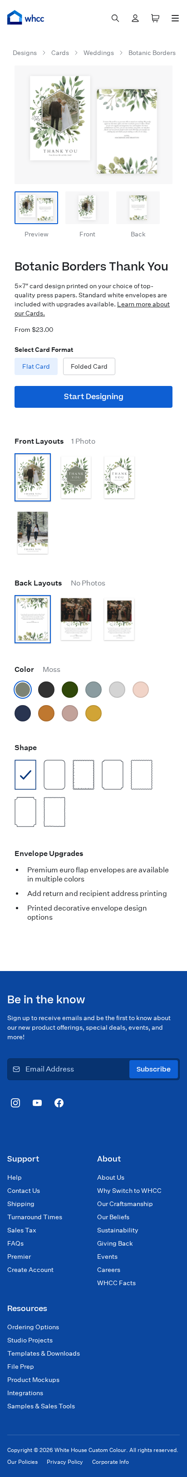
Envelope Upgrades (49, 853)
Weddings (99, 53)
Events (107, 1256)
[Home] (25, 17)
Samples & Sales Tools (41, 1406)
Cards (60, 53)
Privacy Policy (65, 1462)
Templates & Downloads (43, 1353)
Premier (19, 1256)
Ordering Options (33, 1327)
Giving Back (115, 1243)
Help (14, 1177)
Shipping (20, 1204)
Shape (26, 747)
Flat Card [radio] (36, 366)
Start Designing (93, 396)
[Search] (115, 18)
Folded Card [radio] (89, 366)
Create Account (30, 1270)
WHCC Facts (116, 1283)
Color (37, 669)
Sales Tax (21, 1230)
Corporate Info (110, 1462)
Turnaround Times (34, 1217)
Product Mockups (33, 1380)
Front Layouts (55, 441)
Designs (25, 53)
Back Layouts (60, 583)
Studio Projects (30, 1340)
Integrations (25, 1393)
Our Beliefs (113, 1217)
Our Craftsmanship (125, 1204)
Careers (108, 1270)
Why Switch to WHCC (129, 1191)
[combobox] (115, 18)
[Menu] (175, 18)
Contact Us (23, 1191)
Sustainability (117, 1230)
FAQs (15, 1243)
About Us (110, 1177)
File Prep (20, 1366)
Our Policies (22, 1462)
